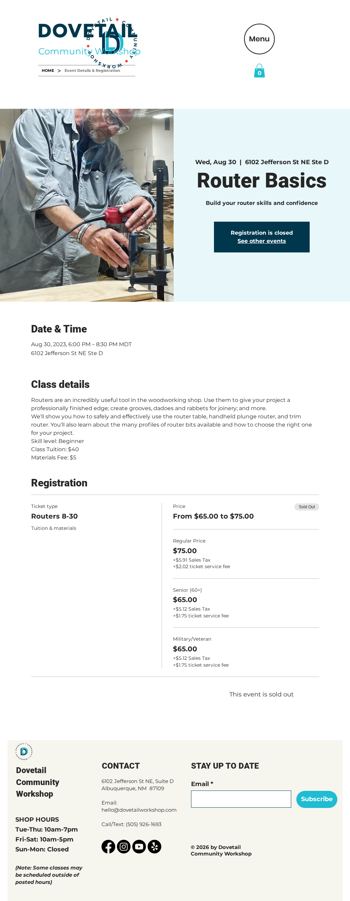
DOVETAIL (88, 30)
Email (200, 784)
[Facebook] (108, 846)
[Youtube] (139, 846)
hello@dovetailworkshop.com (139, 810)
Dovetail (31, 770)
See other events (262, 241)
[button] (259, 39)
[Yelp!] (154, 846)
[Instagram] (124, 846)
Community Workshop (89, 51)
